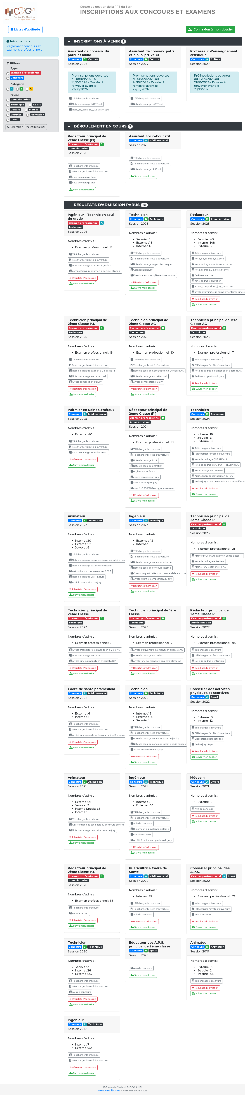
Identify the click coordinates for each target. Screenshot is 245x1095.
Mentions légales (109, 1090)
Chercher (16, 127)
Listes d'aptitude (26, 29)
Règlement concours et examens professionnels (24, 47)
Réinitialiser (37, 127)
